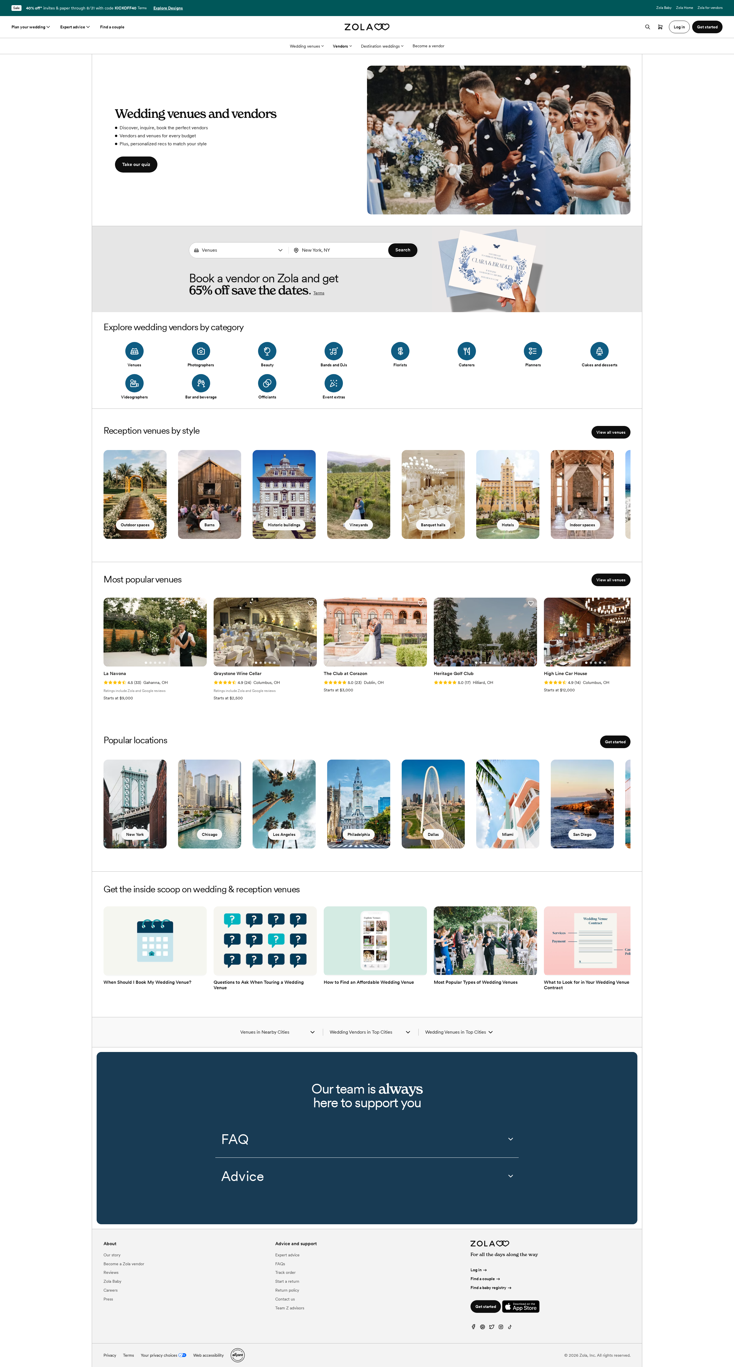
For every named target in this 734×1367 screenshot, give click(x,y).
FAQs (280, 1264)
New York (135, 834)
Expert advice (72, 27)
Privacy (110, 1355)
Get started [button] (707, 27)
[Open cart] (660, 27)
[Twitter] (492, 1328)
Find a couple (112, 27)
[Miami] (507, 804)
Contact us (285, 1299)
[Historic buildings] (284, 494)
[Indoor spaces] (582, 494)
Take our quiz (136, 164)
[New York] (135, 804)
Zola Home (684, 8)
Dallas (433, 834)
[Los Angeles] (284, 804)
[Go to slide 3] (155, 662)
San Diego (582, 834)
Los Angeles (284, 834)
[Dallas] (433, 804)
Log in (476, 1270)
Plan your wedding (28, 27)
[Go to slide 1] (146, 662)
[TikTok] (510, 1328)
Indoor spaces (582, 525)
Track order (285, 1272)
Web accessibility (208, 1355)
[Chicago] (209, 804)
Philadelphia (359, 834)
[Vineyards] (358, 494)
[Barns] (209, 494)
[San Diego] (582, 804)
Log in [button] (679, 27)
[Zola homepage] (367, 27)
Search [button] (402, 250)
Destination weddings (380, 46)
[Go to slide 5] (164, 662)
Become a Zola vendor (124, 1264)
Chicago (209, 834)
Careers (111, 1290)
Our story (112, 1255)
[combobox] (239, 250)
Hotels (508, 525)
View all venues (611, 432)
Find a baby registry (488, 1287)
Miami (508, 834)
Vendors (340, 46)
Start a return (287, 1281)
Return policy (287, 1290)
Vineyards (359, 525)
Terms (142, 8)
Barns (209, 525)
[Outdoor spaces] (135, 494)
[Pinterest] (482, 1328)
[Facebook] (473, 1328)
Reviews (111, 1272)
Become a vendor (428, 46)
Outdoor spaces (135, 525)
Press (108, 1299)
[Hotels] (507, 494)
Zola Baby (663, 8)
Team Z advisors (289, 1308)
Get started (615, 742)
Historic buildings (284, 525)
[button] (280, 250)
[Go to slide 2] (150, 662)
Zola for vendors (710, 8)
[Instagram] (501, 1328)
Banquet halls (433, 525)
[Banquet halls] (433, 494)
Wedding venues (305, 46)
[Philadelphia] (358, 804)
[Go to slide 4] (159, 662)
